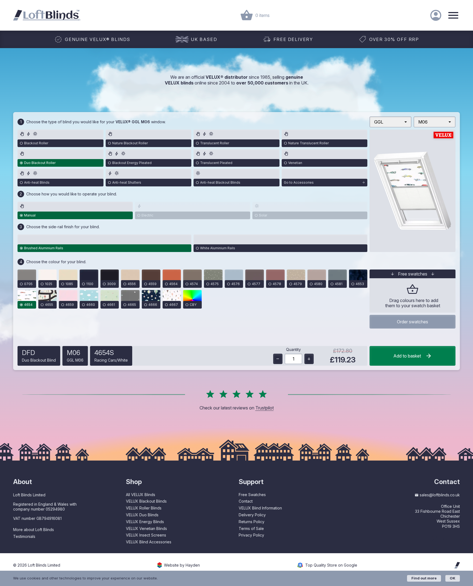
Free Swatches (252, 494)
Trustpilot (264, 408)
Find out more (424, 578)
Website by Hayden (182, 565)
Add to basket (407, 356)
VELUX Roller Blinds (143, 508)
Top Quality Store (331, 565)
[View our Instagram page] (434, 538)
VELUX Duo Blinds (142, 514)
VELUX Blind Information (260, 508)
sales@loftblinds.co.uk (440, 495)
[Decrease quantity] (277, 359)
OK (452, 578)
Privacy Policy (251, 535)
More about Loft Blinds (33, 529)
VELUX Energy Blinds (145, 521)
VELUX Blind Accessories (148, 542)
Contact (246, 501)
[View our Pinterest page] (445, 538)
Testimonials (24, 536)
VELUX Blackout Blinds (146, 501)
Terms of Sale (251, 528)
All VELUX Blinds (140, 494)
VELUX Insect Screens (146, 535)
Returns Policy (251, 521)
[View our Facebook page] (424, 538)
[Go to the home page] (46, 15)
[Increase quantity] (309, 359)
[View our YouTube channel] (456, 538)
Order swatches (412, 321)
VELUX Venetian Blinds (146, 528)
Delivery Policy (252, 514)
